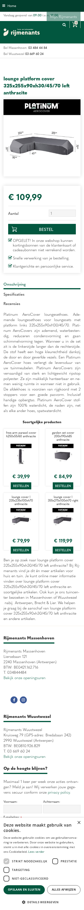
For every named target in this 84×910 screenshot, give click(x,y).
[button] (42, 902)
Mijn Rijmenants (63, 16)
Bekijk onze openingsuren (25, 677)
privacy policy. (59, 792)
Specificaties (14, 294)
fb (14, 699)
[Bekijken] (75, 24)
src (64, 24)
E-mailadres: (13, 817)
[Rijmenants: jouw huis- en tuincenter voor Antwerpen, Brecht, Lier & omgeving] (22, 32)
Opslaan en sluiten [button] (24, 890)
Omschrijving (15, 284)
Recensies (12, 303)
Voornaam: (11, 801)
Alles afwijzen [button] (64, 890)
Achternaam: (51, 801)
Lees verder (36, 852)
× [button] (78, 822)
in (23, 699)
